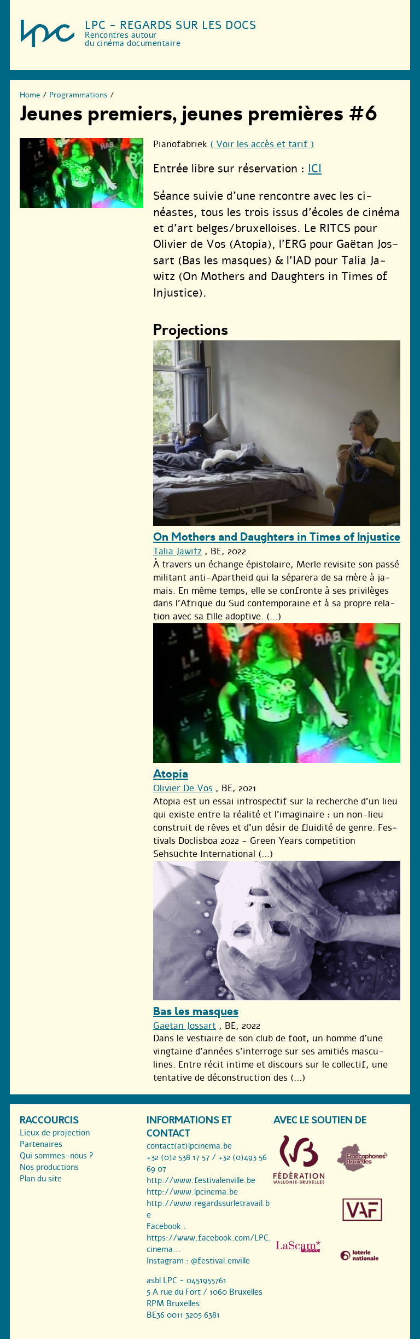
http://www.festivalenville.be (201, 1180)
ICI (315, 168)
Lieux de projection (55, 1132)
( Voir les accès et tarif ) (262, 144)
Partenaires (41, 1144)
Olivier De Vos (183, 788)
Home (30, 95)
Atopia (170, 774)
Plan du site (41, 1178)
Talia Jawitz (177, 551)
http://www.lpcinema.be (192, 1191)
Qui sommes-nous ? (57, 1155)
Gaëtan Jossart (184, 1025)
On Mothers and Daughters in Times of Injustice (276, 537)
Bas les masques (195, 1011)
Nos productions (49, 1167)
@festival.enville (220, 1260)
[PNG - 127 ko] (362, 1168)
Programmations (78, 95)
